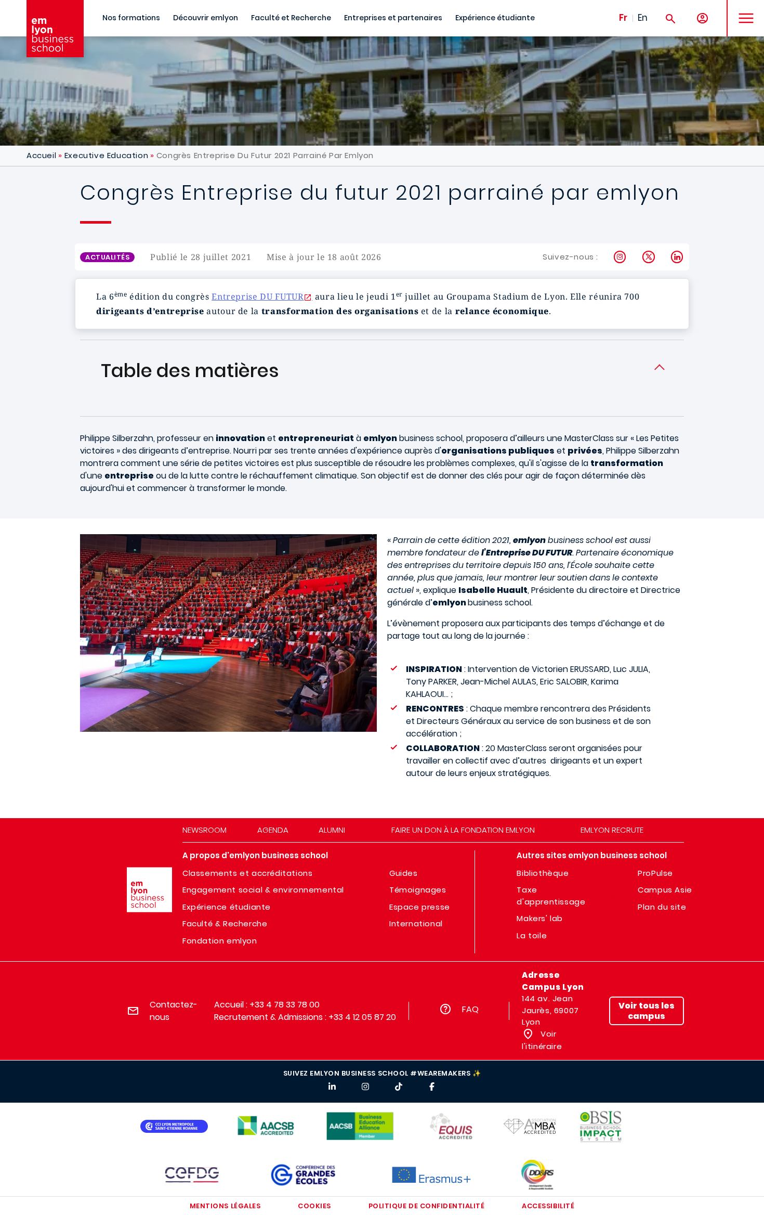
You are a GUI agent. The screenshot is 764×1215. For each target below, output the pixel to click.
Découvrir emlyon (205, 18)
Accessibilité (548, 1206)
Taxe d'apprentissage (551, 895)
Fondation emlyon (219, 940)
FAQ (470, 1009)
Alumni (332, 829)
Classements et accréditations (247, 873)
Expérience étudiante (495, 18)
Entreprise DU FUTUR (258, 296)
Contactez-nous (173, 1011)
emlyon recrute (612, 829)
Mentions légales (225, 1206)
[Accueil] (55, 28)
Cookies (314, 1206)
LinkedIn (677, 257)
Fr (623, 17)
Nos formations (131, 18)
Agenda (272, 829)
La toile (532, 935)
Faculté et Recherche (291, 18)
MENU (742, 10)
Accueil (41, 155)
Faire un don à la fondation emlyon (463, 829)
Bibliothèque (543, 873)
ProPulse (655, 873)
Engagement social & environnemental (263, 889)
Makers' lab (540, 918)
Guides (403, 873)
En (643, 17)
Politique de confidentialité (426, 1206)
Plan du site (662, 906)
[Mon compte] (702, 18)
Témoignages (417, 889)
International (416, 923)
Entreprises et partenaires (393, 18)
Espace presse (419, 906)
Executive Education (106, 155)
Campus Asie (665, 889)
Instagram (620, 257)
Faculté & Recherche (224, 923)
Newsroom (204, 829)
